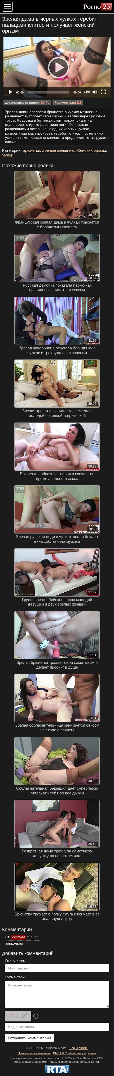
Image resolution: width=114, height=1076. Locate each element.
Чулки (7, 155)
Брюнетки (31, 150)
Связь (92, 1053)
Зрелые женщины (58, 150)
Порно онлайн (78, 1048)
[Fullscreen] (103, 92)
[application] (57, 67)
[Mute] (95, 92)
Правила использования (34, 1053)
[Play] (57, 67)
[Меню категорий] (7, 7)
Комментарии (65, 102)
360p (87, 91)
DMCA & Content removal (69, 1053)
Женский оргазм (91, 150)
